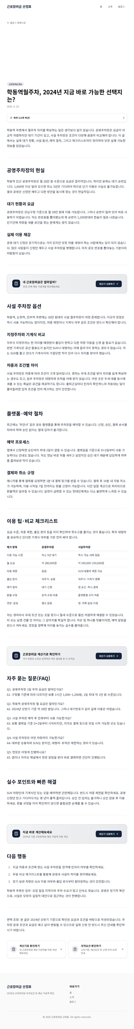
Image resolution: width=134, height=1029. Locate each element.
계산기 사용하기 (107, 283)
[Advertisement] (67, 54)
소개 (110, 6)
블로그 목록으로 (18, 22)
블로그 (121, 6)
